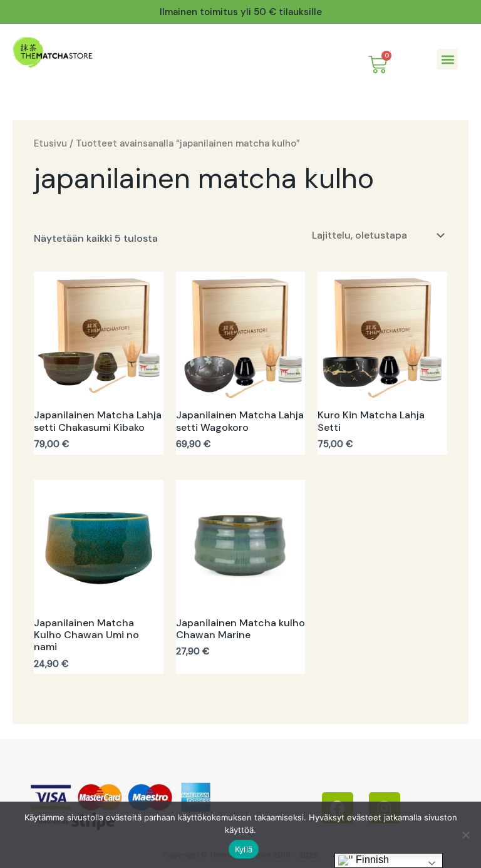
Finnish (371, 859)
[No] (465, 835)
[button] (447, 59)
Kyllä (243, 849)
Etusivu (50, 143)
